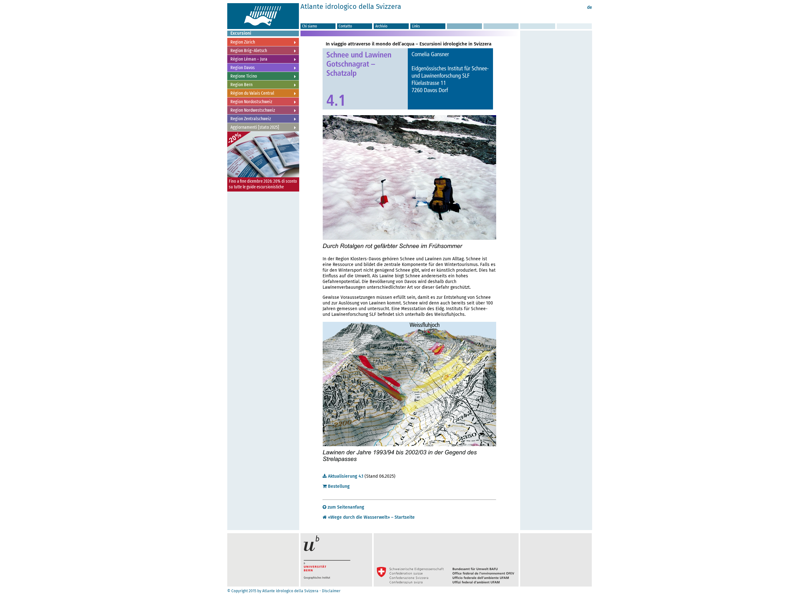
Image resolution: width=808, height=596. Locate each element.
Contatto (345, 26)
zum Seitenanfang (345, 507)
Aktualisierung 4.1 (345, 476)
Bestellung (338, 486)
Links (416, 26)
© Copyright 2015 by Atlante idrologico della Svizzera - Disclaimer (284, 591)
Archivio (381, 26)
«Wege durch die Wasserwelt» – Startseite (371, 517)
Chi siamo (309, 26)
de (589, 7)
